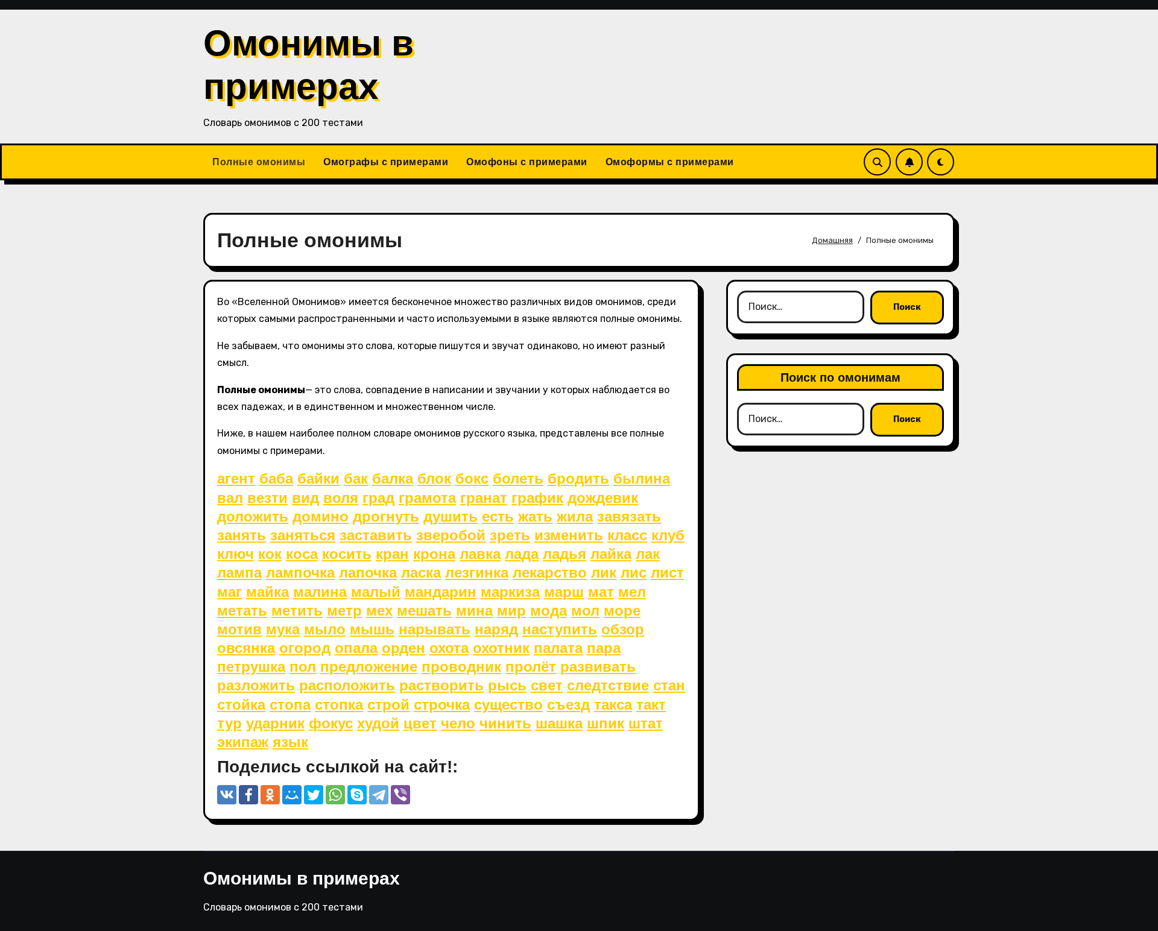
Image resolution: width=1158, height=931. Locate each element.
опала (356, 648)
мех (379, 610)
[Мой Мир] (292, 794)
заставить (376, 535)
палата (558, 648)
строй (388, 704)
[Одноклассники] (270, 794)
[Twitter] (313, 794)
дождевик (603, 498)
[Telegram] (378, 794)
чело (458, 723)
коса (302, 554)
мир (511, 610)
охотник (501, 648)
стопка (339, 704)
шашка (559, 723)
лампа (239, 572)
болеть (518, 478)
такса (613, 704)
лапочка (368, 572)
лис (634, 572)
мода (548, 610)
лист (667, 572)
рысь (507, 685)
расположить (347, 685)
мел (632, 592)
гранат (483, 498)
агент (236, 478)
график (537, 498)
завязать (629, 516)
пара (604, 648)
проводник (461, 666)
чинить (505, 723)
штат (645, 723)
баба (276, 478)
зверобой (451, 535)
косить (347, 554)
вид (305, 498)
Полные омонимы (258, 162)
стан (669, 685)
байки (318, 478)
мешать (424, 610)
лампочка (300, 572)
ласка (421, 572)
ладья (564, 554)
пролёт (530, 666)
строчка (442, 704)
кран (392, 554)
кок (270, 554)
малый (375, 592)
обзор (622, 629)
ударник (275, 723)
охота (449, 648)
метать (242, 610)
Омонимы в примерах (301, 878)
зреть (510, 535)
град (378, 498)
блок (434, 478)
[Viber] (400, 794)
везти (267, 498)
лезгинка (476, 572)
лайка (610, 554)
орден (403, 648)
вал (230, 498)
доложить (252, 516)
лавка (480, 554)
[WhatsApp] (335, 794)
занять (241, 535)
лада (522, 554)
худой (378, 723)
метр (344, 610)
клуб (668, 535)
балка (392, 478)
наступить (559, 629)
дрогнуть (386, 516)
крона (434, 554)
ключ (235, 554)
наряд (496, 629)
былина (641, 478)
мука (283, 629)
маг (229, 592)
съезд (568, 704)
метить (297, 610)
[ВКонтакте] (226, 794)
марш (564, 592)
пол (303, 666)
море (622, 610)
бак (356, 478)
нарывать (434, 629)
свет (547, 685)
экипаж (242, 742)
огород (305, 648)
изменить (568, 535)
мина (474, 610)
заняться (302, 535)
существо (508, 704)
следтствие (608, 685)
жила (575, 516)
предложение (368, 666)
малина (320, 592)
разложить (256, 685)
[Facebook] (248, 794)
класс (627, 535)
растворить (441, 685)
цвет (420, 723)
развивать (598, 666)
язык (290, 742)
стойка (241, 704)
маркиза (510, 592)
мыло (325, 629)
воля (340, 498)
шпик (605, 723)
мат (601, 592)
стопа (290, 704)
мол (585, 610)
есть (498, 516)
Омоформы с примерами (670, 162)
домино (321, 516)
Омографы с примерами (385, 162)
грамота (427, 498)
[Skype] (357, 794)
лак (648, 554)
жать (535, 516)
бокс (472, 478)
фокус (331, 723)
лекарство (550, 572)
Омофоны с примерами (526, 162)
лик (603, 572)
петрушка (251, 666)
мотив (239, 629)
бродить (578, 478)
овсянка (246, 648)
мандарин (440, 592)
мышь (372, 629)
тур (229, 723)
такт (651, 704)
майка (267, 592)
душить (450, 516)
